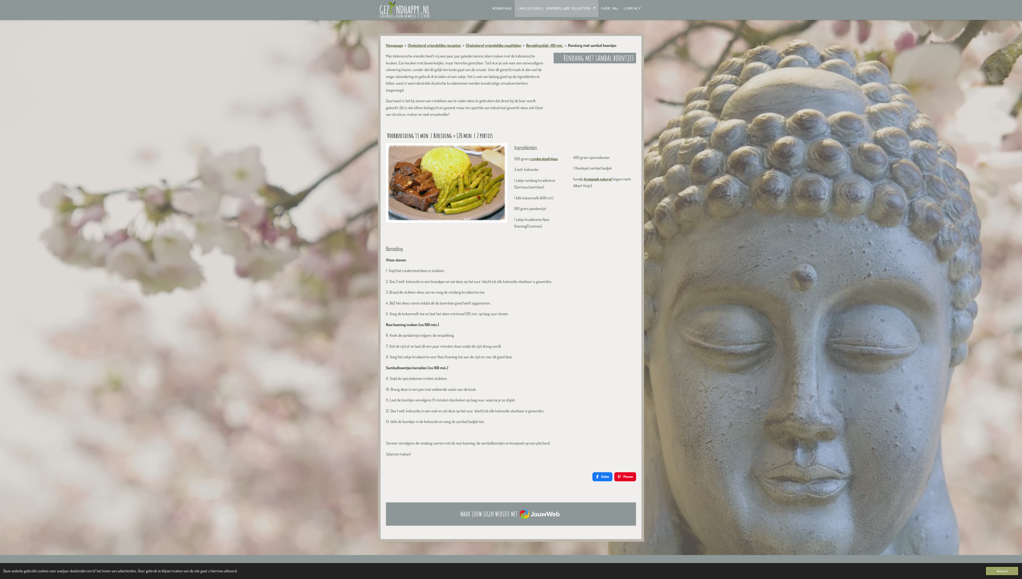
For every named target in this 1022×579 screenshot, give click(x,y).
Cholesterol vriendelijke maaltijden (493, 45)
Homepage (394, 45)
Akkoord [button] (1002, 571)
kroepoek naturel (598, 179)
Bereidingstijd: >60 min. (544, 45)
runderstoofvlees (543, 158)
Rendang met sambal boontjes (592, 45)
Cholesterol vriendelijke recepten (434, 45)
